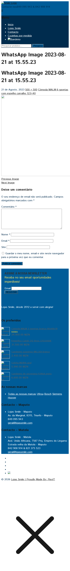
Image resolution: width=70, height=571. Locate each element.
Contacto (13, 32)
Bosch (47, 394)
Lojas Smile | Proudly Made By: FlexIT (33, 479)
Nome (5, 234)
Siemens (57, 394)
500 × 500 (31, 90)
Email (5, 241)
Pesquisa (38, 46)
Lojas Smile (14, 28)
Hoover (12, 398)
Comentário (8, 207)
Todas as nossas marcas (22, 394)
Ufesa (40, 394)
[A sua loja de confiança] (9, 3)
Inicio (11, 24)
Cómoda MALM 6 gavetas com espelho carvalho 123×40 (34, 91)
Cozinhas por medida (20, 36)
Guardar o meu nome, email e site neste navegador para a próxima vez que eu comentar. (32, 255)
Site (3, 247)
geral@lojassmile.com (20, 423)
